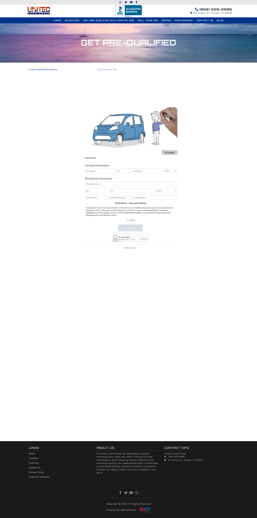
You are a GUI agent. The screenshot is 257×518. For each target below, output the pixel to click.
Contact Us (205, 20)
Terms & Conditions (39, 477)
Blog (220, 20)
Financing (34, 463)
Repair (166, 20)
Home (57, 20)
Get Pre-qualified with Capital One (109, 20)
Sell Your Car (148, 20)
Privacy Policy (36, 472)
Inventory (72, 20)
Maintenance (184, 20)
